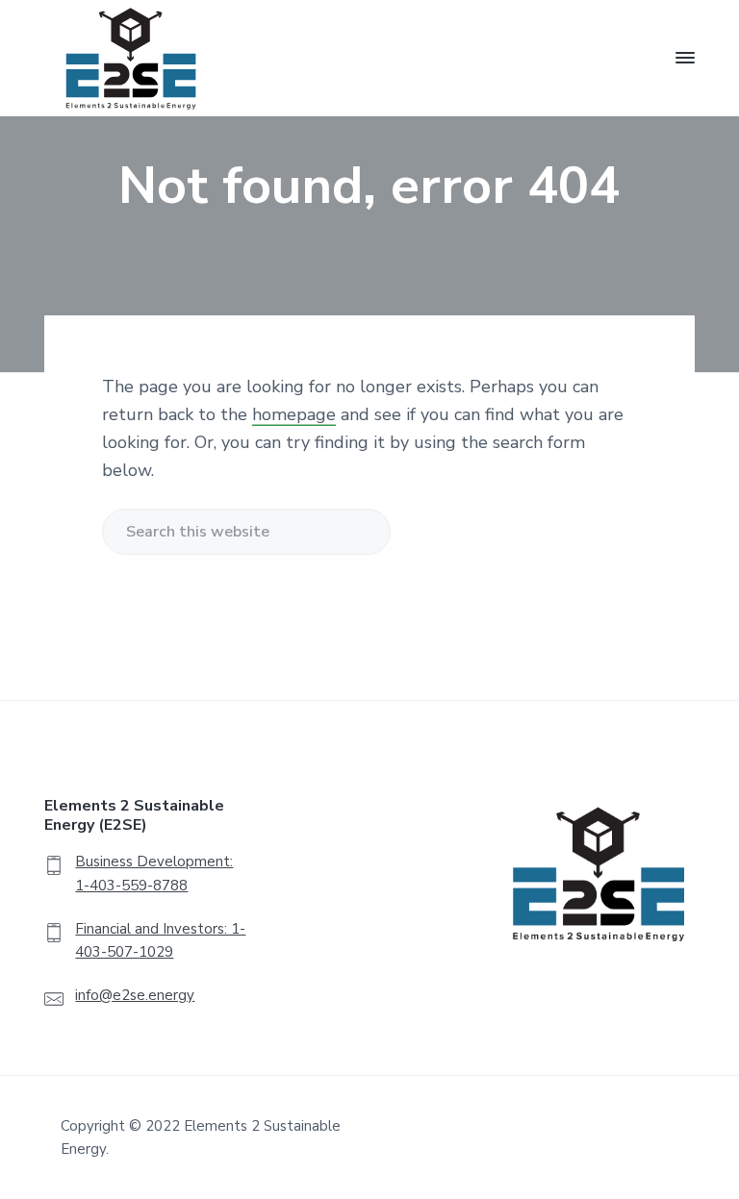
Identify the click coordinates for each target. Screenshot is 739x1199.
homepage (294, 414)
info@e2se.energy (134, 995)
